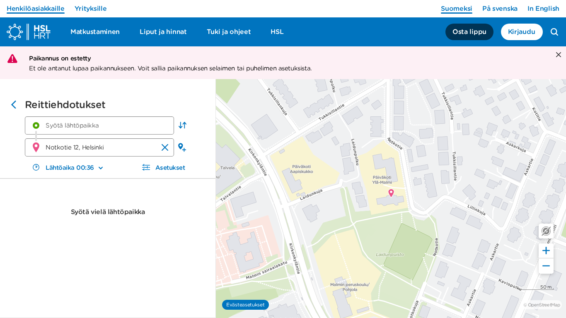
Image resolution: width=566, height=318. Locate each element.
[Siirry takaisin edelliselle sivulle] (13, 105)
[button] (182, 125)
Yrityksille (91, 8)
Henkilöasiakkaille (36, 8)
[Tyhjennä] (165, 147)
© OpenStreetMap (541, 305)
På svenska (500, 8)
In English (543, 8)
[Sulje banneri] (557, 55)
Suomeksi (456, 8)
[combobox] (99, 125)
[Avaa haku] (554, 32)
